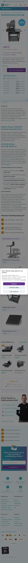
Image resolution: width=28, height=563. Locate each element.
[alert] (14, 281)
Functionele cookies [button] (14, 287)
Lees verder (23, 279)
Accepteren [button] (14, 283)
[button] (14, 291)
